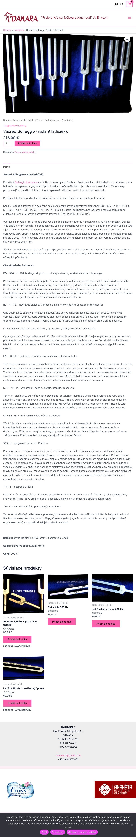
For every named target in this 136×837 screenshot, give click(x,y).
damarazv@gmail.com (68, 755)
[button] (127, 39)
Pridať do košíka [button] (17, 639)
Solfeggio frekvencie (26, 182)
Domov (7, 120)
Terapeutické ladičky (23, 120)
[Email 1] (121, 4)
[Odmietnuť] (132, 825)
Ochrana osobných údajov (82, 832)
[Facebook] (116, 4)
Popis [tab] (6, 166)
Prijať (44, 832)
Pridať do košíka (27, 143)
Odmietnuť (57, 832)
